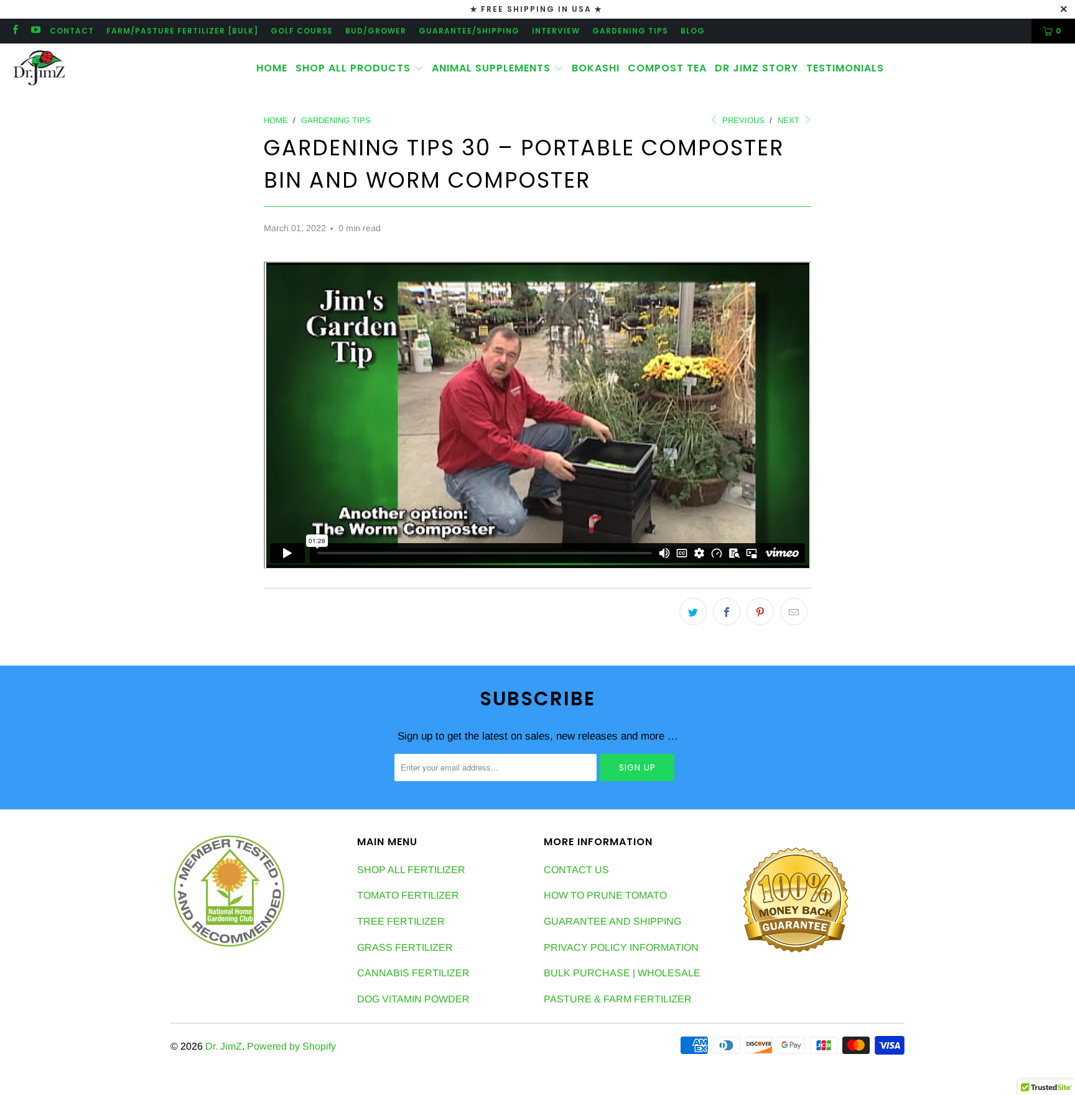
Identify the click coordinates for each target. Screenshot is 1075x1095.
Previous (742, 120)
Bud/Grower (375, 30)
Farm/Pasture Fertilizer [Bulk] (182, 30)
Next (790, 120)
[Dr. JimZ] (38, 68)
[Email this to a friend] (793, 611)
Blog (693, 30)
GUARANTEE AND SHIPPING (612, 921)
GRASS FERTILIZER (405, 947)
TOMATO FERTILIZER (408, 895)
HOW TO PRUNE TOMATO (605, 895)
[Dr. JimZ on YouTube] (34, 30)
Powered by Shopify (291, 1046)
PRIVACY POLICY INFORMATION (621, 947)
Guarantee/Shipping (469, 30)
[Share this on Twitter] (693, 611)
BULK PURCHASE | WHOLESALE (622, 973)
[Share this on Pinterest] (760, 611)
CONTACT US (576, 869)
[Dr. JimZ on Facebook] (14, 30)
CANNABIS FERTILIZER (413, 973)
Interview (556, 30)
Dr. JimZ (223, 1046)
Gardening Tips (630, 30)
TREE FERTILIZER (401, 921)
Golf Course (302, 30)
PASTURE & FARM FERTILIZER (618, 999)
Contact (72, 30)
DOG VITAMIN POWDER (413, 999)
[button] (360, 68)
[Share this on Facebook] (726, 611)
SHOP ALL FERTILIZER (411, 869)
